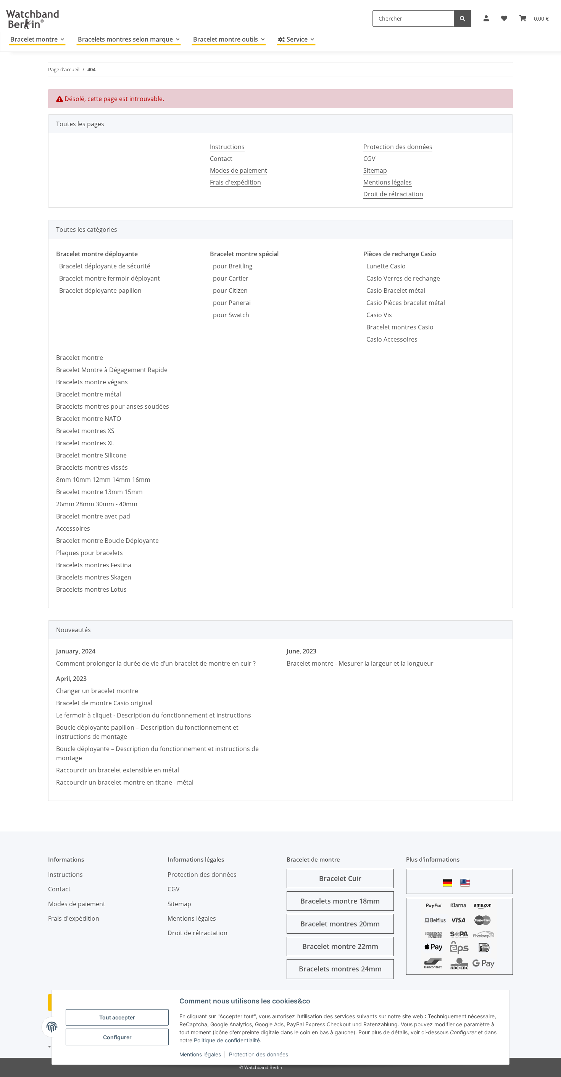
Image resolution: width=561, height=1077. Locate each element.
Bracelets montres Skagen (93, 577)
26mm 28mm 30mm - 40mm (96, 504)
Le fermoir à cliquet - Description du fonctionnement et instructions (153, 715)
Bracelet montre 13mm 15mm (99, 492)
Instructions (227, 147)
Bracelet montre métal (88, 394)
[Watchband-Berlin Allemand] (449, 883)
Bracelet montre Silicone (91, 455)
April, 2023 (71, 678)
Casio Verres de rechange (401, 278)
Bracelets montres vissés (92, 467)
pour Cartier (229, 278)
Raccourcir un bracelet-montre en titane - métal (124, 782)
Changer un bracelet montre (97, 691)
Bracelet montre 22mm (340, 946)
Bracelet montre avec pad (93, 516)
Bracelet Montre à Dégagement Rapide (112, 370)
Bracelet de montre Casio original (104, 703)
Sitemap (375, 170)
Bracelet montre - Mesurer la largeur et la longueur (360, 663)
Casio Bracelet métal (394, 290)
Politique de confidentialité (227, 1040)
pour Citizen (229, 290)
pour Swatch (229, 315)
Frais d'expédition (235, 182)
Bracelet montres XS (85, 431)
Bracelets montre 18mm (340, 900)
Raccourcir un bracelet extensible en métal (117, 770)
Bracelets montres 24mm (340, 968)
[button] (486, 18)
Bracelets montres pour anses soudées (112, 406)
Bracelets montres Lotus (91, 589)
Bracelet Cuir (340, 878)
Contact (221, 158)
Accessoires (73, 528)
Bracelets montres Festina (93, 565)
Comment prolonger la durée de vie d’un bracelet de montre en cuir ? (156, 663)
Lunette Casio (384, 266)
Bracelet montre (79, 357)
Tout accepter (117, 1017)
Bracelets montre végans (92, 382)
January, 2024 (75, 651)
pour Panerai (230, 303)
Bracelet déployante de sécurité (103, 266)
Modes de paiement (238, 170)
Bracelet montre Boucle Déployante (107, 540)
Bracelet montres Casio (398, 327)
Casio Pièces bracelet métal (404, 303)
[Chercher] (462, 18)
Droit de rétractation (393, 194)
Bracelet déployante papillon (99, 290)
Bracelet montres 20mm (340, 923)
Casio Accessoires (390, 339)
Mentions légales (200, 1054)
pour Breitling (231, 266)
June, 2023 (301, 651)
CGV (369, 158)
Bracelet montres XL (85, 443)
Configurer (117, 1037)
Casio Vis (377, 315)
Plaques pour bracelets (89, 553)
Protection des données (258, 1054)
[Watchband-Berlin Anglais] (467, 883)
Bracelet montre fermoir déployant (108, 278)
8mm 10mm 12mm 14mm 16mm (103, 479)
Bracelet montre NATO (88, 418)
